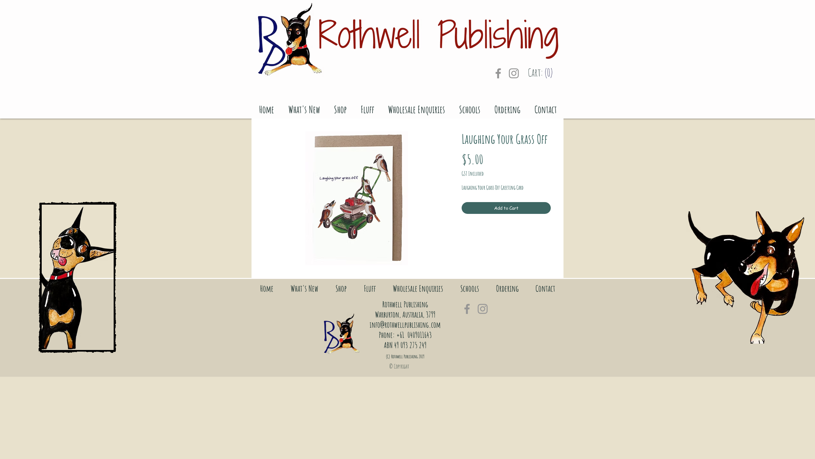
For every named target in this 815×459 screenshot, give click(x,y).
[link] (544, 73)
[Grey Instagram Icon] (514, 73)
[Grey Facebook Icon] (498, 73)
